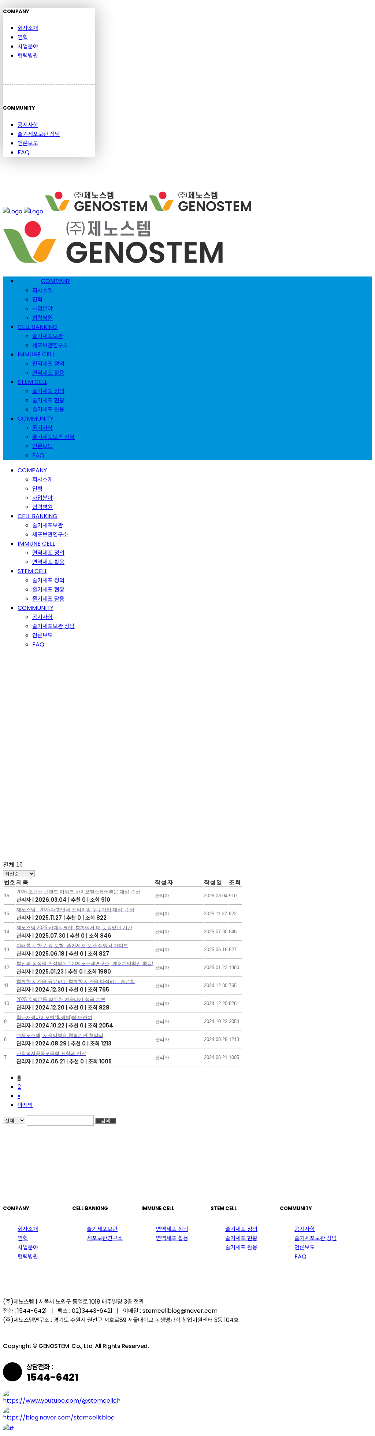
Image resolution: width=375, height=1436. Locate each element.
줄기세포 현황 (241, 1238)
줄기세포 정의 (241, 1229)
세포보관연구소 (105, 1238)
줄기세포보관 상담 (39, 134)
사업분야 (28, 46)
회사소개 (28, 28)
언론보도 (28, 143)
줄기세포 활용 (241, 1247)
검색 (105, 1120)
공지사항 (28, 125)
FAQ (24, 152)
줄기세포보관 (102, 1229)
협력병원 (28, 55)
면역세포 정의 (172, 1229)
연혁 (23, 37)
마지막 (25, 1105)
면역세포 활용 (172, 1238)
